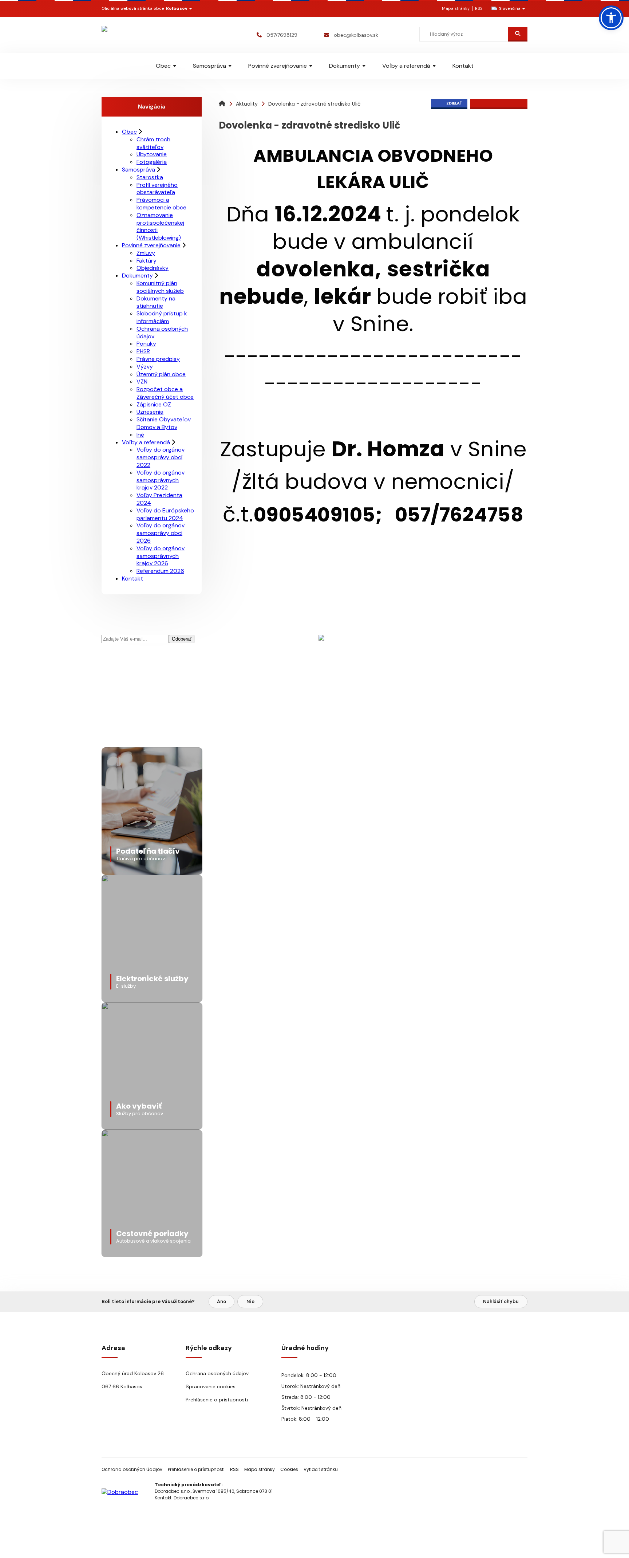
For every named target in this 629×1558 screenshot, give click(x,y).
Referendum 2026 (160, 571)
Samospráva (209, 66)
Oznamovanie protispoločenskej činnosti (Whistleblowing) (160, 226)
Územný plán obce (161, 374)
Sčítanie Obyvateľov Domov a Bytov (164, 423)
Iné (140, 434)
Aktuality (247, 103)
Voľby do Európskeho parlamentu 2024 (165, 514)
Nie (250, 1301)
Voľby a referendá (406, 66)
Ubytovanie (152, 154)
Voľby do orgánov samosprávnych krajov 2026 (161, 555)
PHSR (143, 351)
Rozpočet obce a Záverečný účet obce (165, 393)
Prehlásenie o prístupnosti (217, 1399)
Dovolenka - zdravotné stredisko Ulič (314, 103)
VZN (142, 381)
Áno (221, 1301)
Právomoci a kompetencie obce (161, 203)
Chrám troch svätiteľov (153, 143)
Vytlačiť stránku (321, 1469)
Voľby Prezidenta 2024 (159, 499)
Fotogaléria (152, 162)
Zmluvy (146, 253)
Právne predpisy (158, 359)
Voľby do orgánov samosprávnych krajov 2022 (161, 480)
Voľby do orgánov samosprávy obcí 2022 (161, 457)
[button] (611, 17)
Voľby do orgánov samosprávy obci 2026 (161, 533)
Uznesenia (150, 412)
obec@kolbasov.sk (356, 35)
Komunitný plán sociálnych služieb (160, 287)
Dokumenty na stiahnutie (156, 302)
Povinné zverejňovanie (277, 66)
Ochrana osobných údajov (162, 332)
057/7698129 (281, 35)
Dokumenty (344, 66)
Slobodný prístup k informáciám (162, 317)
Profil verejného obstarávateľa (157, 188)
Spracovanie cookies (211, 1386)
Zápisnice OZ (154, 404)
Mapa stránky (456, 8)
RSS (479, 8)
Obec (163, 66)
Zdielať (454, 103)
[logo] (144, 35)
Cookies (289, 1469)
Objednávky (153, 268)
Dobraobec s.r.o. (192, 1498)
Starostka (150, 177)
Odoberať (181, 639)
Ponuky (146, 343)
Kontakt (463, 66)
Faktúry (147, 260)
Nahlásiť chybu (501, 1301)
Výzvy (145, 366)
